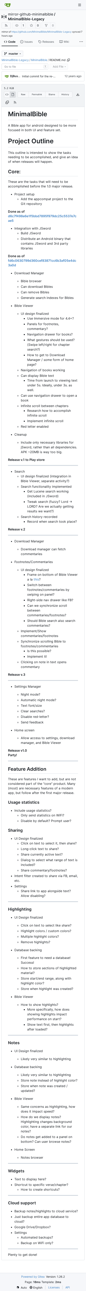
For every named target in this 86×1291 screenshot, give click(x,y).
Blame (52, 94)
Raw (23, 94)
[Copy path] (68, 60)
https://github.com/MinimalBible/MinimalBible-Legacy (41, 31)
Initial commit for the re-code (41, 76)
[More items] (81, 42)
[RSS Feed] (6, 25)
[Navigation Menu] (80, 5)
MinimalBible (39, 60)
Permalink (37, 94)
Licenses (54, 1287)
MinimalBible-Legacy (26, 19)
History (65, 94)
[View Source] (7, 95)
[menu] (21, 1287)
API (67, 1287)
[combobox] (25, 67)
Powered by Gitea (33, 1276)
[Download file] (78, 94)
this (36, 579)
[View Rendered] (13, 95)
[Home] (7, 5)
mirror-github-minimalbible (30, 14)
